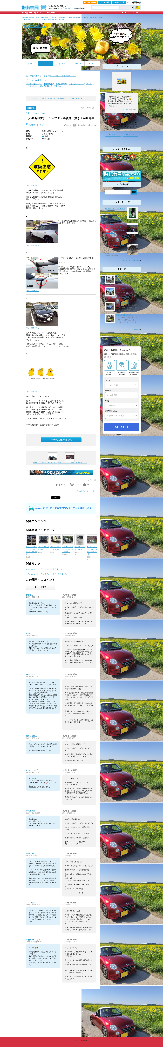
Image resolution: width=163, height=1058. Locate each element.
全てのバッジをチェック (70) (130, 164)
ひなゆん (29, 595)
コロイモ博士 (31, 736)
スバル (52, 18)
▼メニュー (92, 64)
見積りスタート (121, 427)
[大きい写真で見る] (32, 186)
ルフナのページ (35, 26)
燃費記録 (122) (61, 84)
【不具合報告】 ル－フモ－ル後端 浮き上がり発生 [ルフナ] (43, 20)
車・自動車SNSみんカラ (30, 18)
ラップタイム (76, 64)
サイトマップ (128, 338)
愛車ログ (41, 80)
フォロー (113, 134)
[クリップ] (92, 125)
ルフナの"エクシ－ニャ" (37, 76)
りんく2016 (30, 811)
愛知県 (108, 119)
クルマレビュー (32, 86)
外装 (86, 18)
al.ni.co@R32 (31, 902)
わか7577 (29, 633)
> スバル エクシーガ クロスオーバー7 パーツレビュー (47, 574)
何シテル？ (125, 109)
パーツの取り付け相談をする (61, 440)
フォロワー (130, 134)
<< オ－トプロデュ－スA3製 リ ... (45, 98)
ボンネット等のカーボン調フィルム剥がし (67, 549)
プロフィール (31, 80)
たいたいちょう (32, 770)
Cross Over (30, 853)
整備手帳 (80, 18)
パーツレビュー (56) (34, 84)
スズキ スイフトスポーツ (124, 315)
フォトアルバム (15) (77, 84)
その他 (92, 18)
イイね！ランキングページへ (86, 491)
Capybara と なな (33, 940)
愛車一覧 (137, 329)
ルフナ (108, 116)
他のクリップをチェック (131, 260)
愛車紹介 (46, 64)
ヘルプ (129, 2)
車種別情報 (44, 18)
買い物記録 (44, 86)
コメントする (40, 587)
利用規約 (119, 338)
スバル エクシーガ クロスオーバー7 (63, 76)
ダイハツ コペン (121, 276)
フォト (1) (90, 84)
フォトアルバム (61, 64)
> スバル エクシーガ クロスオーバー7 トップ (44, 569)
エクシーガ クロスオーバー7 (66, 18)
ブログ (30, 64)
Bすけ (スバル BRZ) (122, 303)
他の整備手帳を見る (36, 125)
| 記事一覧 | (61, 98)
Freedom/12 (30, 674)
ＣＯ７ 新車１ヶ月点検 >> (76, 98)
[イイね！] (68, 125)
